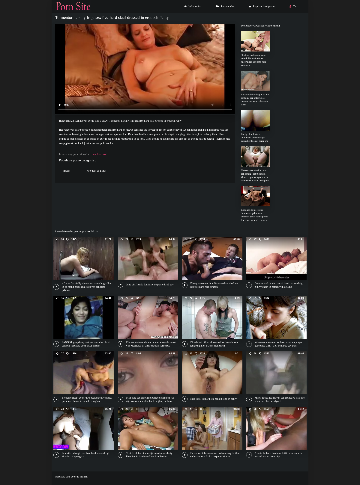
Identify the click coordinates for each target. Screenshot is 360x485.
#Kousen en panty (96, 170)
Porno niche (227, 6)
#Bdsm (66, 170)
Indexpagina (194, 6)
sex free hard (99, 154)
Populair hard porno (263, 6)
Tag (295, 6)
